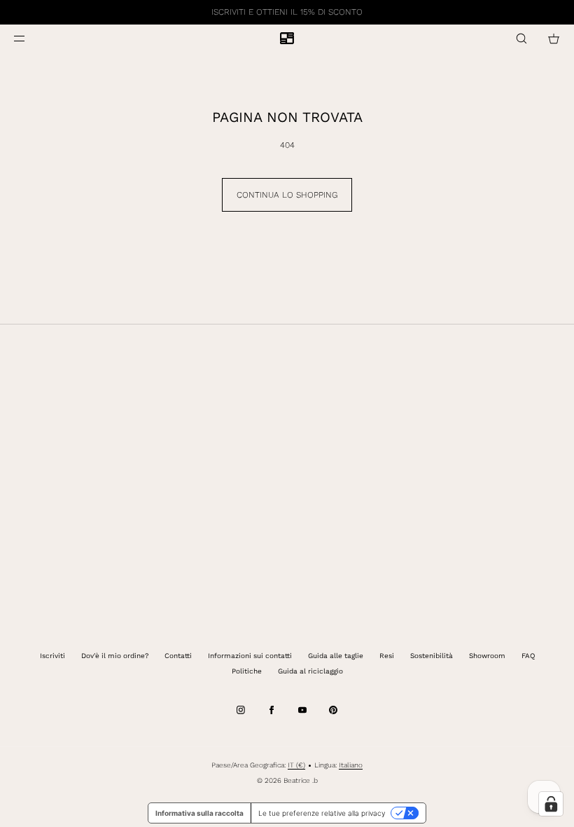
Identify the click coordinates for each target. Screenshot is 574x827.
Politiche (247, 671)
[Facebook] (271, 710)
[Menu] (31, 38)
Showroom (487, 655)
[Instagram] (240, 710)
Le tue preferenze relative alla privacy (321, 813)
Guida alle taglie (335, 655)
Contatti (178, 655)
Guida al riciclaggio (310, 671)
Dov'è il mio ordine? (114, 655)
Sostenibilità (431, 655)
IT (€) (296, 765)
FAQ (528, 655)
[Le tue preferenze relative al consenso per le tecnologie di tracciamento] (551, 804)
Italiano (351, 765)
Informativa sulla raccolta (199, 813)
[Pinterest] (333, 710)
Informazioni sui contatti (250, 655)
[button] (521, 38)
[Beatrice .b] (287, 38)
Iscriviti (52, 655)
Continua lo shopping (287, 195)
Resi (386, 655)
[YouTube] (302, 710)
